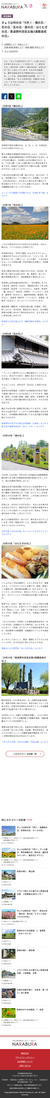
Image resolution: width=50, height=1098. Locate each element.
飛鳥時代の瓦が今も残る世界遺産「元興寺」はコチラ (25, 423)
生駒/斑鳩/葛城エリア (13, 47)
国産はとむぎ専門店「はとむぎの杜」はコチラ (22, 648)
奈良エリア (23, 44)
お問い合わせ (25, 1065)
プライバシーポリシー (25, 1057)
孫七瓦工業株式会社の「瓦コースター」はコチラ (23, 426)
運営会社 (25, 1053)
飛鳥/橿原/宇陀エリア (34, 47)
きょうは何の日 (11, 51)
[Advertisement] (25, 789)
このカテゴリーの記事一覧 (25, 753)
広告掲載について (25, 1061)
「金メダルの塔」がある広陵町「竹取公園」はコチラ (25, 741)
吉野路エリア (10, 44)
